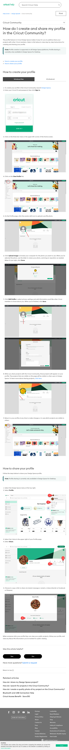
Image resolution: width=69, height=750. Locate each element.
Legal (36, 714)
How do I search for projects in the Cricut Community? (26, 686)
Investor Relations (40, 734)
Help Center (6, 13)
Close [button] (61, 745)
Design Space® (16, 13)
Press (36, 725)
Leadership (53, 711)
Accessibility (54, 728)
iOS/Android (50, 79)
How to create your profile (13, 61)
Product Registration (41, 736)
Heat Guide (53, 736)
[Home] (9, 5)
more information (6, 748)
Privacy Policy (39, 717)
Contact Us (38, 722)
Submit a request (29, 663)
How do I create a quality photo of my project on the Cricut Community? (34, 689)
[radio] (12, 656)
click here (38, 378)
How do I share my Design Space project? (20, 682)
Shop (51, 719)
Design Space (46, 88)
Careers (37, 731)
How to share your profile (13, 63)
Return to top (7, 670)
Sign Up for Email (18, 717)
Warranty (53, 722)
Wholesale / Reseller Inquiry (58, 734)
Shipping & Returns (55, 717)
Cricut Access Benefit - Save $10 (16, 696)
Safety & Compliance (56, 725)
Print (61, 13)
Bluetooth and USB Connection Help (18, 693)
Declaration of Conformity (57, 731)
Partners (37, 711)
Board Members (54, 714)
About (37, 719)
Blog (36, 728)
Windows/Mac (19, 79)
